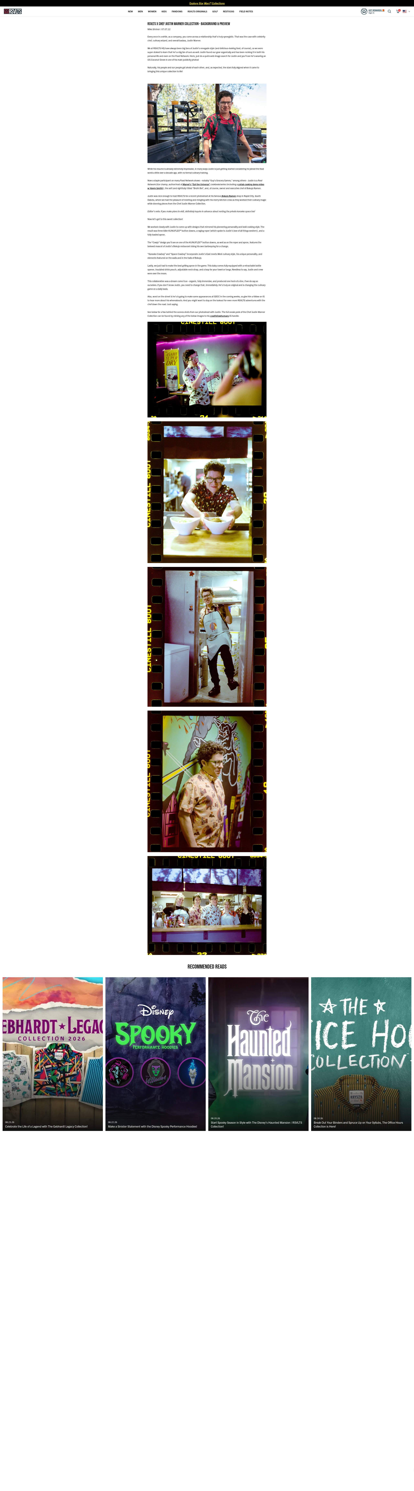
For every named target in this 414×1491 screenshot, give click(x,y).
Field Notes (246, 11)
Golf (215, 11)
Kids (164, 11)
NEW (130, 11)
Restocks (228, 11)
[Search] (389, 11)
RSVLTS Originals (197, 11)
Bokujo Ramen (228, 195)
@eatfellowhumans (219, 315)
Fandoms (177, 11)
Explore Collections (207, 3)
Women (152, 11)
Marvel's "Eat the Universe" (196, 184)
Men (140, 11)
